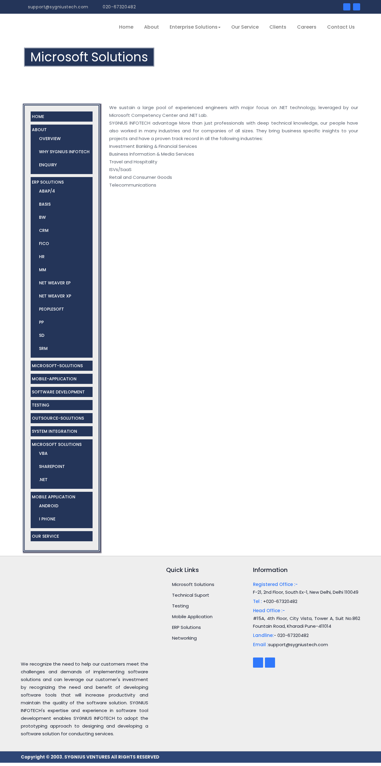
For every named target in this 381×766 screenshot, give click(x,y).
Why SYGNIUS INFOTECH (64, 152)
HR (42, 257)
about (39, 130)
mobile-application (54, 379)
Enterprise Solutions (194, 27)
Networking (184, 638)
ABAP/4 (47, 191)
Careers (306, 27)
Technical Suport (190, 595)
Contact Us (341, 27)
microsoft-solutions (57, 366)
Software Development (58, 392)
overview (50, 139)
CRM (44, 230)
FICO (44, 243)
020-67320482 (119, 7)
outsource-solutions (58, 418)
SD (41, 335)
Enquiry (48, 165)
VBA (43, 453)
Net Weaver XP (55, 296)
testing (40, 405)
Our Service (245, 27)
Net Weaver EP (55, 283)
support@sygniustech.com (57, 7)
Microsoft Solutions (57, 444)
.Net (43, 480)
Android (48, 506)
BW (42, 217)
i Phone (47, 519)
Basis (45, 204)
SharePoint (52, 466)
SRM (43, 348)
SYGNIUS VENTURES (87, 757)
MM (42, 270)
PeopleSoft (51, 309)
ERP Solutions (48, 182)
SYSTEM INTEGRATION (54, 431)
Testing (180, 606)
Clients (277, 27)
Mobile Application (53, 497)
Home (126, 27)
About (151, 27)
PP (41, 322)
